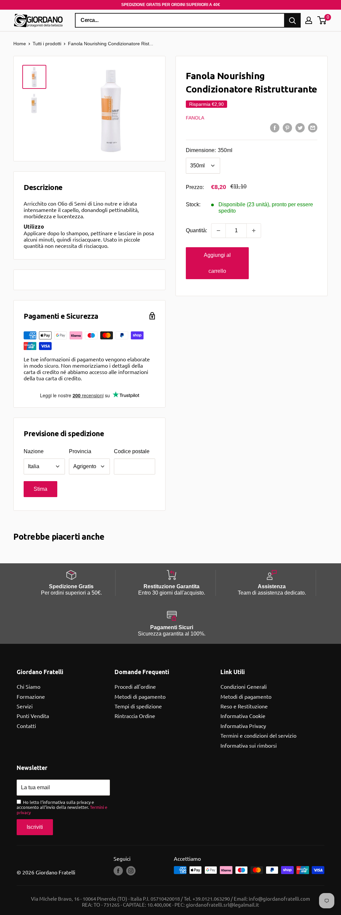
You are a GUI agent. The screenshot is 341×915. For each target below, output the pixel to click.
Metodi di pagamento (140, 696)
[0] (322, 20)
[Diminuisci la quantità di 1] (218, 231)
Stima (40, 489)
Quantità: (196, 230)
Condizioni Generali (243, 686)
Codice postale (132, 451)
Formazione (31, 696)
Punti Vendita (33, 715)
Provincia (80, 451)
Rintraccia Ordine (135, 715)
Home (19, 43)
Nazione (34, 451)
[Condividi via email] (312, 127)
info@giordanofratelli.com (279, 898)
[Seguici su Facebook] (118, 870)
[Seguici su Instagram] (131, 870)
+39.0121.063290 (211, 898)
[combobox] (180, 20)
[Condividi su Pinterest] (287, 127)
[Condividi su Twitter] (300, 127)
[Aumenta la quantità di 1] (254, 231)
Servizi (25, 706)
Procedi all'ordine (135, 686)
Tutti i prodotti (47, 43)
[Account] (308, 20)
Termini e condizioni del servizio (258, 735)
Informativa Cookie (242, 715)
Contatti (26, 725)
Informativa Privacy (243, 725)
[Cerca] (292, 20)
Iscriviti (35, 827)
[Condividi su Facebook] (274, 127)
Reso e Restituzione (244, 706)
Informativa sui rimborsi (248, 745)
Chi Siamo (28, 686)
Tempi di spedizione (138, 706)
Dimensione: (209, 150)
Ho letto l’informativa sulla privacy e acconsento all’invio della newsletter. (62, 807)
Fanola (195, 117)
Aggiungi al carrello (217, 263)
